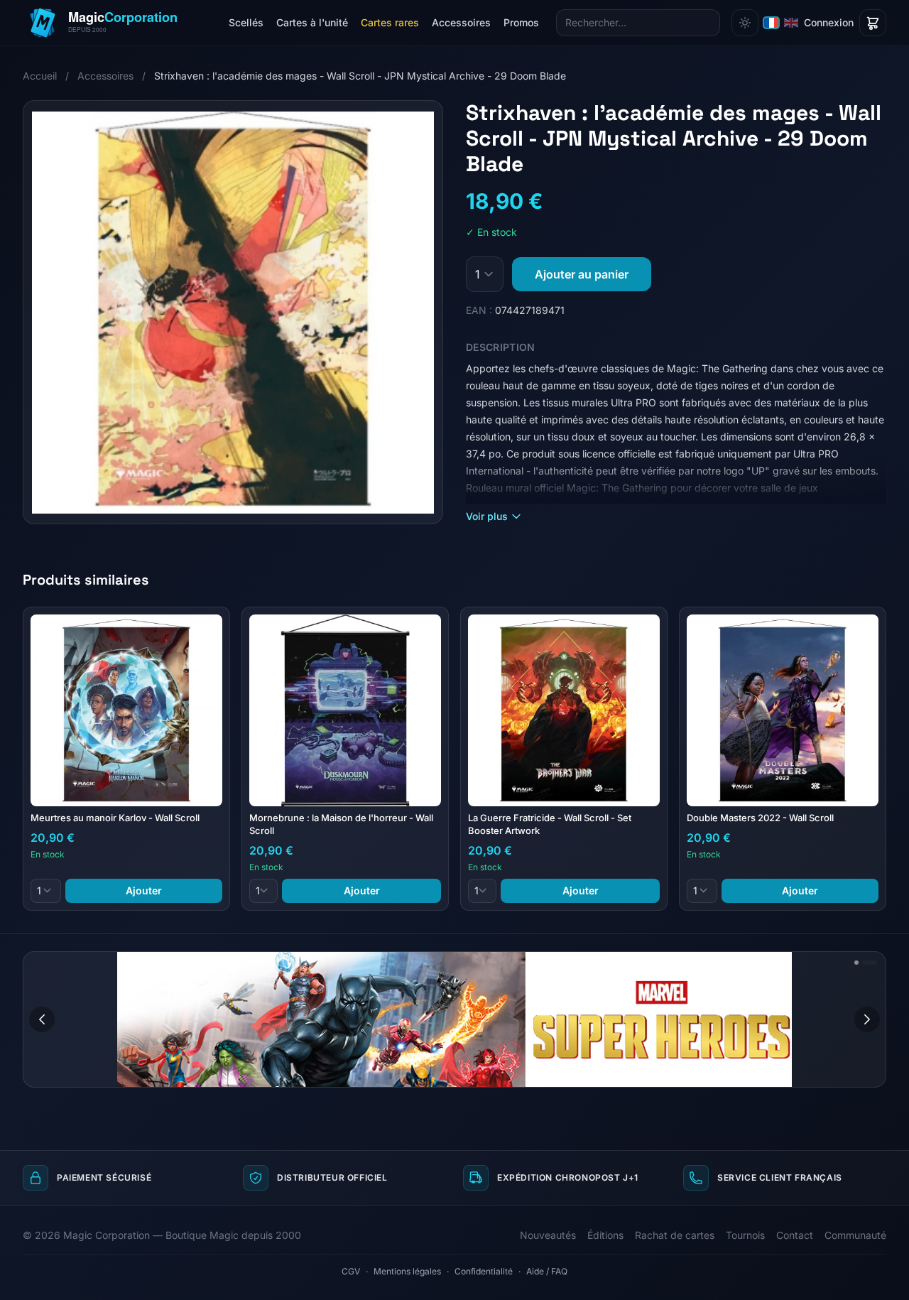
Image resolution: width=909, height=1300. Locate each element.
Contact (794, 1235)
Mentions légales (407, 1271)
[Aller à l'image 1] (856, 962)
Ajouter (144, 890)
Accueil (40, 76)
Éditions (605, 1235)
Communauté (855, 1235)
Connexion (829, 22)
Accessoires (461, 22)
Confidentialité (483, 1271)
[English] (791, 23)
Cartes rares (390, 22)
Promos (521, 22)
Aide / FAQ (546, 1271)
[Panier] (872, 22)
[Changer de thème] (744, 22)
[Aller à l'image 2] (870, 962)
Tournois (745, 1235)
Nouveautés (548, 1235)
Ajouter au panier (581, 274)
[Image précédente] (42, 1019)
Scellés (246, 22)
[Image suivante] (867, 1019)
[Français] (771, 23)
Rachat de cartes (674, 1235)
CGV (351, 1271)
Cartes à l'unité (312, 22)
